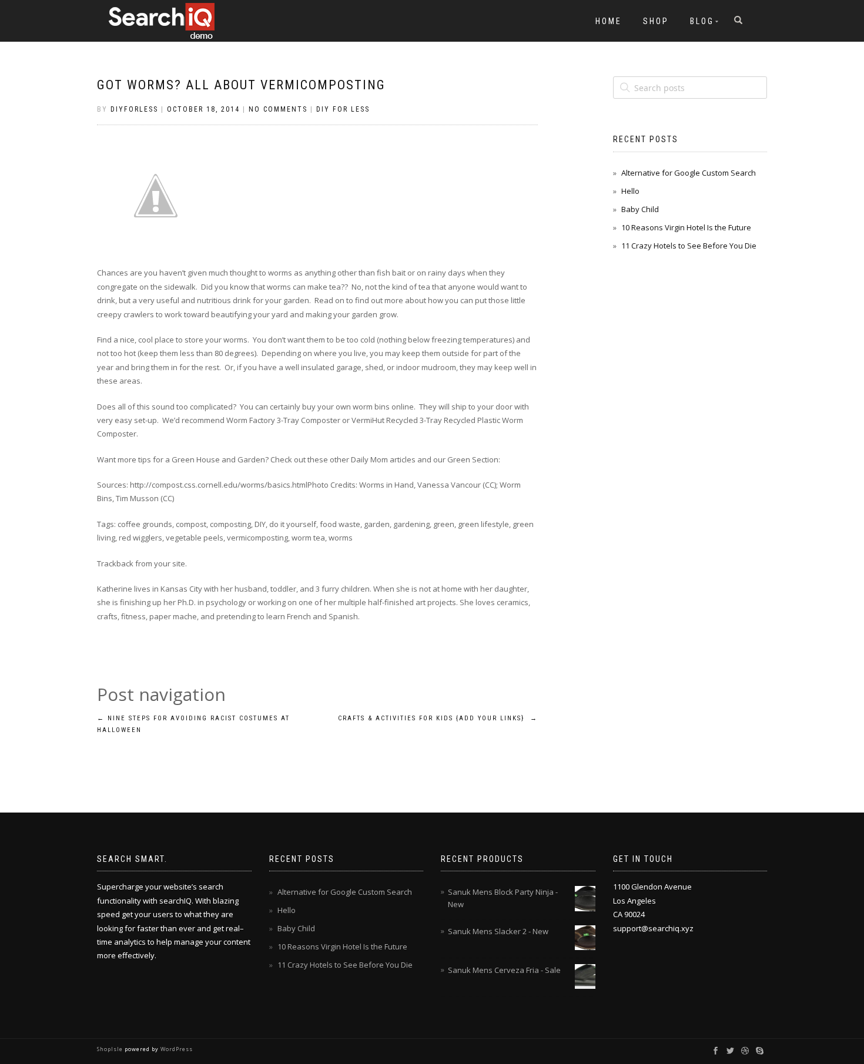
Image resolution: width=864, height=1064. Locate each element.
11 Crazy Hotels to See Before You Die (688, 245)
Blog (702, 21)
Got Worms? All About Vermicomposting (241, 85)
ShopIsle (111, 1049)
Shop (656, 21)
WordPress (176, 1049)
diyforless (134, 109)
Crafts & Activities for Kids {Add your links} (438, 718)
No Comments (278, 109)
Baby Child (640, 209)
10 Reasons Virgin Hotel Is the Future (686, 227)
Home (608, 21)
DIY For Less (343, 109)
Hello (630, 191)
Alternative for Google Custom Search (688, 172)
